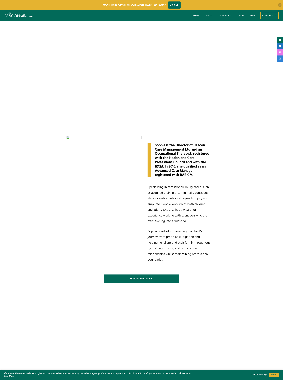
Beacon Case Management (19, 15)
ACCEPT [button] (274, 374)
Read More (9, 376)
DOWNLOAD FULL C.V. (141, 278)
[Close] (280, 5)
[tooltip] (280, 40)
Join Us (174, 5)
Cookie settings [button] (259, 375)
